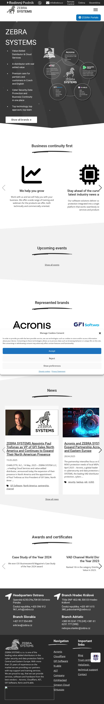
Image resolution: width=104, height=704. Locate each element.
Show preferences (52, 365)
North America (30, 485)
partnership (43, 485)
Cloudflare (59, 656)
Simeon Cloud (62, 684)
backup (80, 482)
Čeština (81, 3)
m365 (91, 482)
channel (10, 488)
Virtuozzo (59, 689)
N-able (57, 665)
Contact (82, 674)
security (71, 482)
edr (85, 482)
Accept (52, 351)
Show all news (52, 499)
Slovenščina (94, 3)
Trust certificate (87, 660)
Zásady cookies (44, 371)
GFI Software (16, 485)
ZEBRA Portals (89, 17)
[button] (100, 333)
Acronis (58, 651)
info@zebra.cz (56, 3)
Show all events (52, 264)
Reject (52, 358)
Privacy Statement (58, 371)
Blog (80, 655)
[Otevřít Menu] (95, 10)
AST (56, 670)
